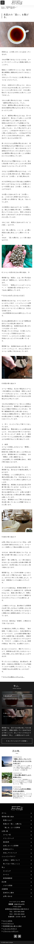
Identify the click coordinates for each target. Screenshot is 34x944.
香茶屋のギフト (8, 849)
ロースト (6, 874)
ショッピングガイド (9, 856)
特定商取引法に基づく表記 (12, 926)
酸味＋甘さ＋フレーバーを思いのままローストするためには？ (22, 761)
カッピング (7, 871)
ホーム (3, 6)
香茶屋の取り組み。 (11, 6)
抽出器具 (6, 842)
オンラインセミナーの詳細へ (18, 741)
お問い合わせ (7, 896)
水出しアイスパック (10, 853)
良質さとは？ (7, 820)
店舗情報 (5, 889)
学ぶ (3, 867)
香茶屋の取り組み (8, 816)
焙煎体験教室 (7, 878)
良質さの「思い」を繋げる (12, 824)
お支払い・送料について (11, 860)
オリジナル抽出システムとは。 (14, 677)
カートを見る (7, 921)
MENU (2, 3)
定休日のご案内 (8, 892)
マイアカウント (8, 923)
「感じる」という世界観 (11, 827)
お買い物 (5, 831)
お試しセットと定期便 (10, 845)
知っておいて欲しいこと (11, 863)
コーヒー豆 (7, 834)
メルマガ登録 (7, 885)
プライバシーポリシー (10, 931)
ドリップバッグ (8, 838)
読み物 (4, 882)
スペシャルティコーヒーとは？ (14, 295)
